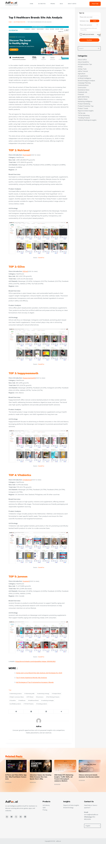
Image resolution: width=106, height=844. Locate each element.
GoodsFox (41, 257)
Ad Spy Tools (82, 69)
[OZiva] (25, 271)
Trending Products (84, 118)
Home (31, 3)
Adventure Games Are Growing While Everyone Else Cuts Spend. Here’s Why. (40, 777)
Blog (61, 3)
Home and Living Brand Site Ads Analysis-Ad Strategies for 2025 (39, 673)
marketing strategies (47, 700)
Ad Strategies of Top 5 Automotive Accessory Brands (35, 682)
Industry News (82, 99)
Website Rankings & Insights (87, 120)
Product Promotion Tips (85, 106)
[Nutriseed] (27, 155)
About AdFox (72, 3)
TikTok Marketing (83, 115)
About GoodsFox (83, 62)
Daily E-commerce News (17, 697)
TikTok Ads (81, 113)
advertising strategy (43, 693)
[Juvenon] (26, 581)
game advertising (83, 97)
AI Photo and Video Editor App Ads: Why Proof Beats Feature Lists (15, 777)
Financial (81, 94)
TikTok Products (29, 704)
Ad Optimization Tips (85, 64)
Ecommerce (39, 697)
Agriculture (81, 73)
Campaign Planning (84, 83)
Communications (83, 85)
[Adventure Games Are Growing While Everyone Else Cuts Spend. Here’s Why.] (41, 766)
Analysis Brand (56, 693)
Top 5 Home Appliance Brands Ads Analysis (31, 678)
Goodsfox (13, 700)
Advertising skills (29, 693)
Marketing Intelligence (85, 101)
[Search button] (99, 48)
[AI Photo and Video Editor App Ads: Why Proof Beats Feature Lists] (16, 766)
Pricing (53, 3)
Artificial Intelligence (84, 78)
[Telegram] (61, 711)
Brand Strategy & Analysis (86, 80)
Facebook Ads (82, 92)
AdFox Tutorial (83, 71)
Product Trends (83, 108)
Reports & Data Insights (85, 111)
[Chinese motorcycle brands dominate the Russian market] (90, 766)
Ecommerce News (83, 90)
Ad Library (46, 805)
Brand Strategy (68, 807)
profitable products (15, 704)
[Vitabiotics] (27, 480)
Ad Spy (80, 66)
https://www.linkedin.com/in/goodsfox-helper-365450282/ (35, 661)
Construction (82, 87)
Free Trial (95, 3)
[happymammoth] (29, 378)
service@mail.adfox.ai (91, 814)
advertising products (16, 693)
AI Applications (83, 76)
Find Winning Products (52, 697)
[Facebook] (16, 711)
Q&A (44, 807)
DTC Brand (30, 697)
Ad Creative (42, 3)
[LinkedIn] (46, 711)
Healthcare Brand (33, 700)
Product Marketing (84, 104)
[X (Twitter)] (31, 711)
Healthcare (22, 700)
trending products (41, 704)
